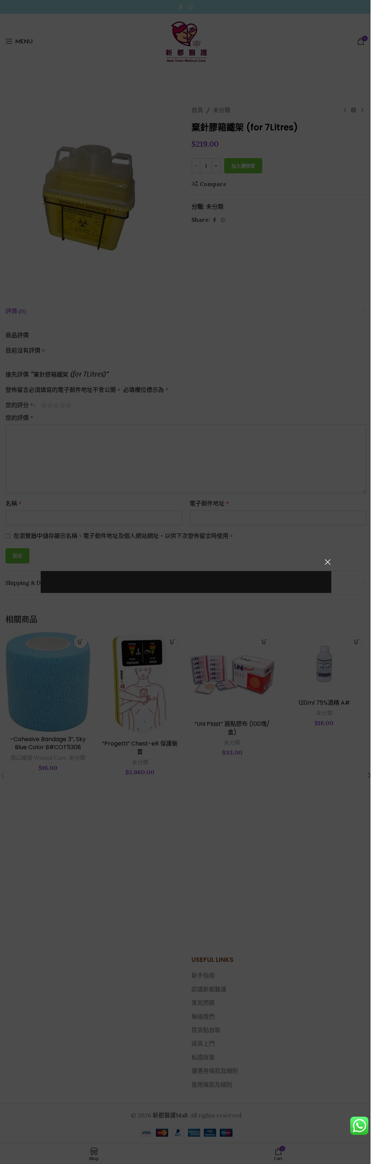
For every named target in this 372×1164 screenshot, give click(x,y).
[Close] (328, 562)
